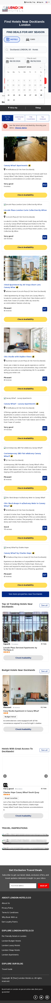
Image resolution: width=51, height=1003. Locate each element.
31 (14, 100)
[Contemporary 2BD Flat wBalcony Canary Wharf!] (25, 448)
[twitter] (41, 997)
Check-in (10, 58)
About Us (6, 903)
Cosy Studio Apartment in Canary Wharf (21, 711)
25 (19, 95)
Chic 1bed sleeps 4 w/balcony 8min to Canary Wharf (24, 505)
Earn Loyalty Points (10, 921)
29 (41, 95)
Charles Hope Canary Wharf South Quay (21, 792)
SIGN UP (43, 886)
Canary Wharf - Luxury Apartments (20, 404)
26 (25, 95)
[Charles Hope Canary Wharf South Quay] (25, 771)
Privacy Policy (7, 908)
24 (14, 95)
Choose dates (21, 128)
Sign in (40, 2)
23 (8, 95)
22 (41, 90)
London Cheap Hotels (11, 950)
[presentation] (5, 628)
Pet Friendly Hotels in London (14, 936)
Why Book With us (9, 917)
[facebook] (36, 997)
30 (8, 100)
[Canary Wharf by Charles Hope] (25, 547)
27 (30, 95)
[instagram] (47, 997)
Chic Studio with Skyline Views (18, 357)
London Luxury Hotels (11, 945)
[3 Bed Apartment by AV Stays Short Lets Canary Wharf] (25, 268)
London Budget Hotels (11, 940)
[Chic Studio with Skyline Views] (25, 340)
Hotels (14, 39)
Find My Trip (30, 2)
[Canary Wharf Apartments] (25, 149)
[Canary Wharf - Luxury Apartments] (25, 398)
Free (31, 118)
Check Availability (25, 195)
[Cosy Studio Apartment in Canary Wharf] (25, 690)
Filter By (13, 108)
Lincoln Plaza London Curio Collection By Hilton (25, 210)
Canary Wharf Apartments (16, 165)
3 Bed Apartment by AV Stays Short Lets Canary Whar (22, 286)
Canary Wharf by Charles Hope (18, 553)
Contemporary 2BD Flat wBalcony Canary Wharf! (22, 455)
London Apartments (10, 954)
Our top (7, 118)
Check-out (31, 58)
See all (44, 605)
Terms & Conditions (10, 912)
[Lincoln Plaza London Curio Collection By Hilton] (25, 204)
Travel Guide (7, 969)
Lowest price (19, 118)
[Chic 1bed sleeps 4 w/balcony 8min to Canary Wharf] (25, 498)
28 (36, 95)
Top (43, 118)
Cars (32, 39)
